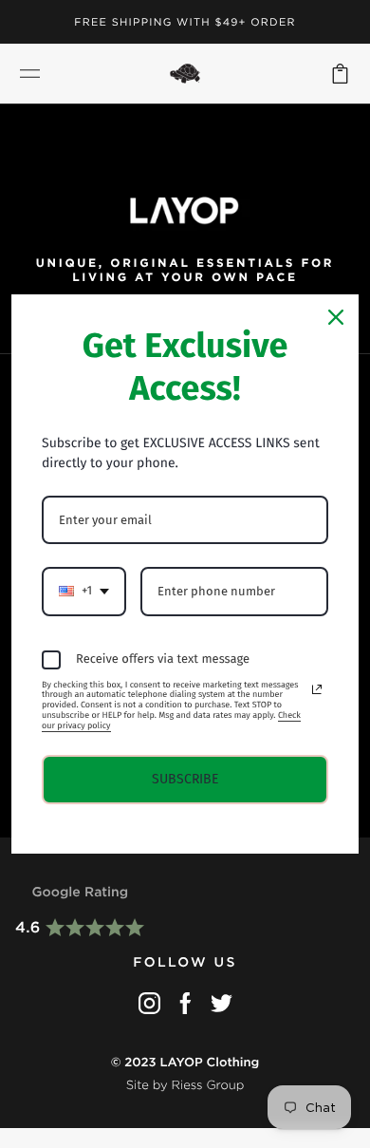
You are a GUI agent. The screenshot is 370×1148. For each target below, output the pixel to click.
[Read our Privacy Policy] (316, 689)
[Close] (336, 317)
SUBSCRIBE (185, 779)
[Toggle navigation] (30, 74)
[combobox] (84, 591)
